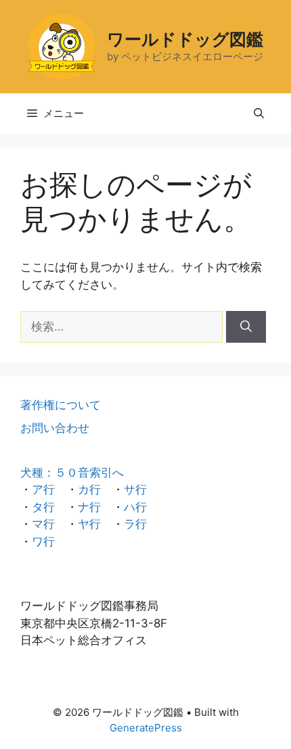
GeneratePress (146, 727)
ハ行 (135, 507)
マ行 (43, 524)
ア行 (43, 489)
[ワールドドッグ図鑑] (61, 46)
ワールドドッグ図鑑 (185, 39)
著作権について (60, 405)
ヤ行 (89, 524)
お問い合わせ (54, 428)
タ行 (43, 507)
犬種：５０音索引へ (72, 472)
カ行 (89, 489)
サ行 (135, 489)
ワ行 (43, 541)
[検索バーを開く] (258, 113)
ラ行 (135, 524)
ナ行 (89, 507)
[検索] (246, 327)
